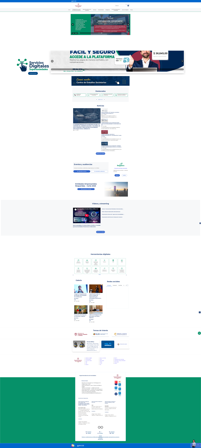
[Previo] (96, 99)
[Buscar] (128, 5)
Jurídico (124, 175)
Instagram (112, 428)
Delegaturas (108, 9)
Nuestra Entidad (101, 9)
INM (86, 361)
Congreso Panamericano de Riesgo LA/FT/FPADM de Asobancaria (80, 295)
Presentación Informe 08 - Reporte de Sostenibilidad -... (113, 214)
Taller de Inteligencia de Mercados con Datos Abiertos (95, 316)
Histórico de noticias (100, 153)
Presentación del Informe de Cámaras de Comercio (112, 217)
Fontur (115, 363)
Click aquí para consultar (86, 189)
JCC (86, 363)
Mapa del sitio (100, 436)
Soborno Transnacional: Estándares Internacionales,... (112, 208)
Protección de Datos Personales (120, 168)
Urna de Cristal (88, 360)
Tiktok (112, 430)
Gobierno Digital (88, 358)
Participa (94, 9)
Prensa (131, 9)
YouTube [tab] (120, 285)
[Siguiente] (104, 99)
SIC (100, 364)
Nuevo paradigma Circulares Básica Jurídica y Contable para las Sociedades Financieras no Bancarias (86, 226)
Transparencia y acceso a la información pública (76, 10)
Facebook (89, 428)
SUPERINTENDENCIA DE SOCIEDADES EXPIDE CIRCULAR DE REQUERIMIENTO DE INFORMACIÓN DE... (111, 123)
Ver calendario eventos (81, 171)
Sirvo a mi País (103, 358)
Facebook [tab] (115, 285)
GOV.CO (86, 364)
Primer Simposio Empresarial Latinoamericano (111, 211)
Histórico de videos (100, 231)
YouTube (101, 430)
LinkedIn (89, 430)
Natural (117, 175)
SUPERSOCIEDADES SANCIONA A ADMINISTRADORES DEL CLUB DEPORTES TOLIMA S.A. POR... (111, 135)
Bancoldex (102, 360)
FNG (101, 359)
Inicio (69, 9)
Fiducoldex (116, 361)
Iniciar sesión (127, 4)
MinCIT (115, 358)
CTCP (101, 363)
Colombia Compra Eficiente (119, 360)
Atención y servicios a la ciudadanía (87, 10)
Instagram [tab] (109, 285)
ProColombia (88, 359)
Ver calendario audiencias (99, 171)
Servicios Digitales (125, 9)
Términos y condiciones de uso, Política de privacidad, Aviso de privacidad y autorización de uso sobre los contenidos (100, 434)
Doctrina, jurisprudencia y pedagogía (116, 10)
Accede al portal (33, 73)
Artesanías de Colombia (119, 359)
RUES (101, 361)
